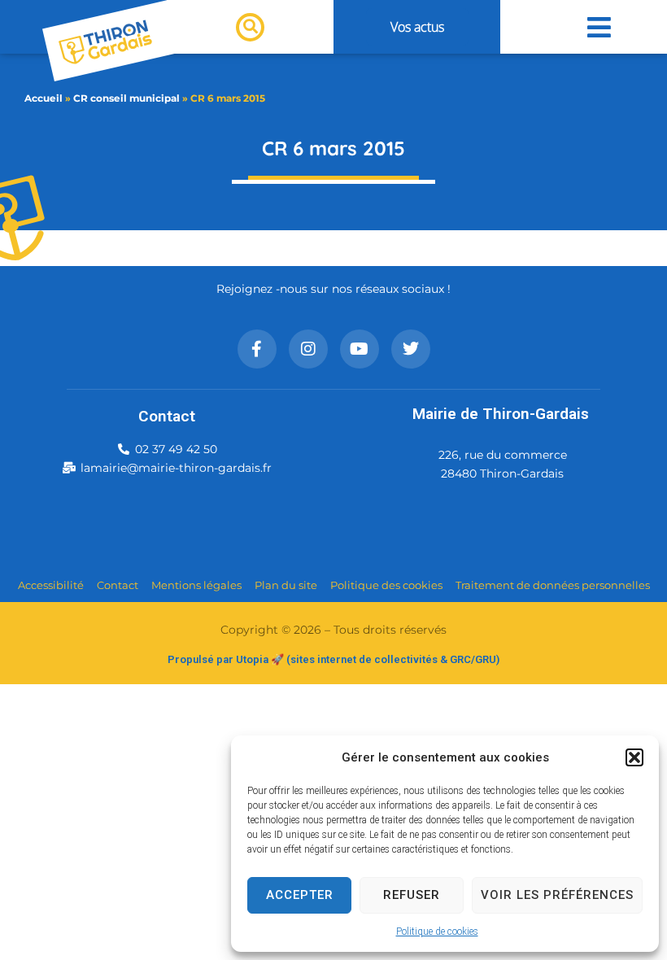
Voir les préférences (557, 895)
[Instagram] (308, 349)
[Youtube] (359, 349)
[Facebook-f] (257, 349)
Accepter (300, 895)
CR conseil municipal (126, 98)
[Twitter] (410, 349)
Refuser (411, 895)
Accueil (43, 98)
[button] (634, 757)
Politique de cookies (437, 931)
